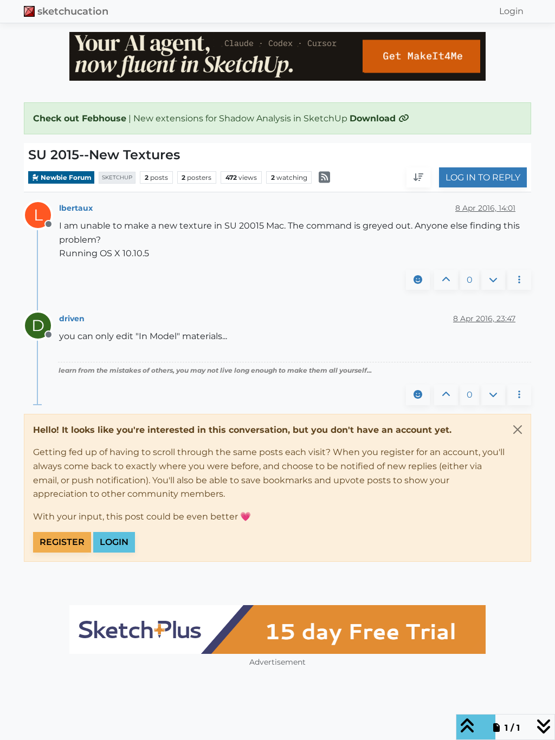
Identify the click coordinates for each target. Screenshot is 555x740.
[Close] (518, 429)
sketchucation (72, 11)
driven (72, 318)
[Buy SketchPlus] (277, 629)
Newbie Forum (65, 177)
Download (374, 118)
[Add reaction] (418, 280)
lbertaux (76, 208)
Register (62, 542)
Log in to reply (483, 177)
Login (114, 542)
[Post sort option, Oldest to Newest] (418, 177)
